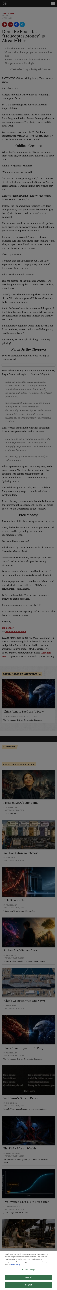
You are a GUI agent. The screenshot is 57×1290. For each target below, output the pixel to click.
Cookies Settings (28, 1270)
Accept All (28, 1285)
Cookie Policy (15, 1265)
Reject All (28, 1277)
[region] (28, 1270)
